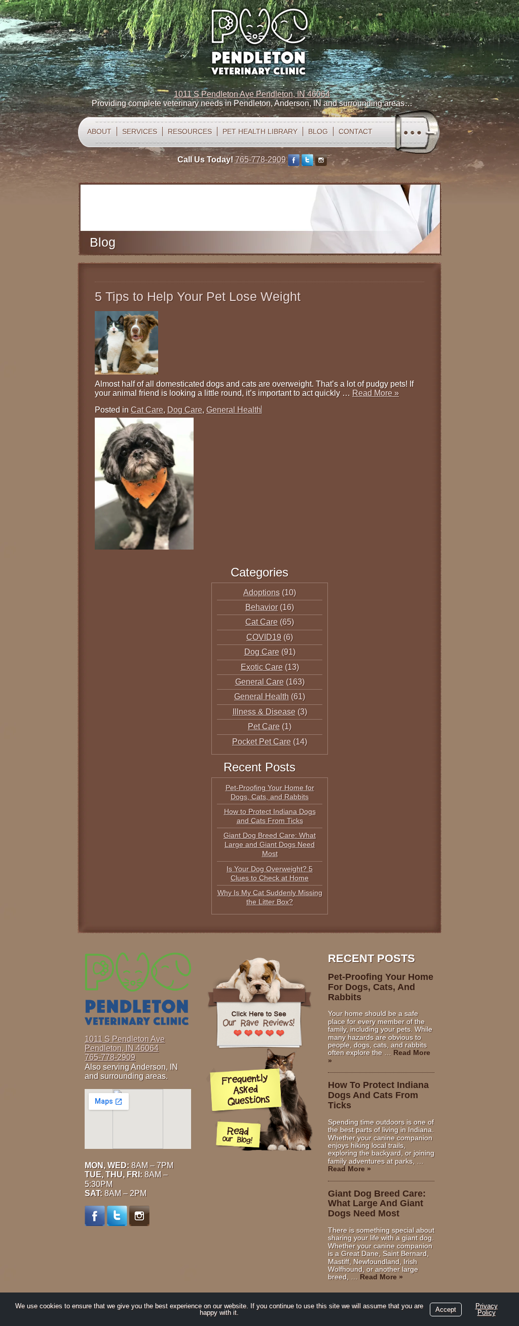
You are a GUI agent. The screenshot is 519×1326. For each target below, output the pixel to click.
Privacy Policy (486, 1309)
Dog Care (184, 409)
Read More (375, 393)
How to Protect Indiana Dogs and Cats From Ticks (378, 1095)
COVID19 (263, 637)
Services (139, 131)
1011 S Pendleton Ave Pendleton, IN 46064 (252, 94)
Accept (445, 1309)
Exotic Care (262, 667)
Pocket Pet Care (261, 741)
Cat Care (147, 409)
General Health (233, 409)
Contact (356, 131)
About (99, 131)
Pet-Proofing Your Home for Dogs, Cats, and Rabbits (380, 987)
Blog (318, 131)
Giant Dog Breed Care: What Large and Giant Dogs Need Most (270, 844)
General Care (259, 681)
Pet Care (264, 726)
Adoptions (261, 592)
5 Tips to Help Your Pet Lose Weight (198, 296)
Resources (190, 131)
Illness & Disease (264, 711)
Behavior (261, 607)
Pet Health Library (260, 131)
